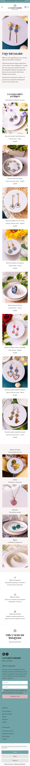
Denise (19, 139)
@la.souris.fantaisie (15, 642)
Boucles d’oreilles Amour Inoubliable (15, 347)
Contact (4, 739)
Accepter (15, 752)
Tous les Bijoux (6, 711)
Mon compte (6, 736)
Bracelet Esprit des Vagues (15, 178)
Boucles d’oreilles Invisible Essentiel (15, 432)
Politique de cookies (8, 764)
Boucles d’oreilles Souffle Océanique (15, 390)
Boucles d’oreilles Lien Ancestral (15, 221)
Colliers (15, 480)
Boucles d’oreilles (7, 714)
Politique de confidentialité (19, 764)
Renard (22, 435)
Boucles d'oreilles (15, 450)
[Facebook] (3, 654)
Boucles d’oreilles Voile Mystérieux (15, 136)
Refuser (15, 756)
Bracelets (15, 510)
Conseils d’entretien (8, 734)
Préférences (15, 760)
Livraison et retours (8, 731)
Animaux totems (15, 181)
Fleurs (15, 139)
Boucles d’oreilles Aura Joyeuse (15, 263)
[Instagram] (7, 654)
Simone (19, 266)
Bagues (15, 540)
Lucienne (19, 308)
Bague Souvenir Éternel (15, 305)
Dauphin (22, 181)
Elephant (22, 223)
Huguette (19, 350)
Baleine (22, 392)
